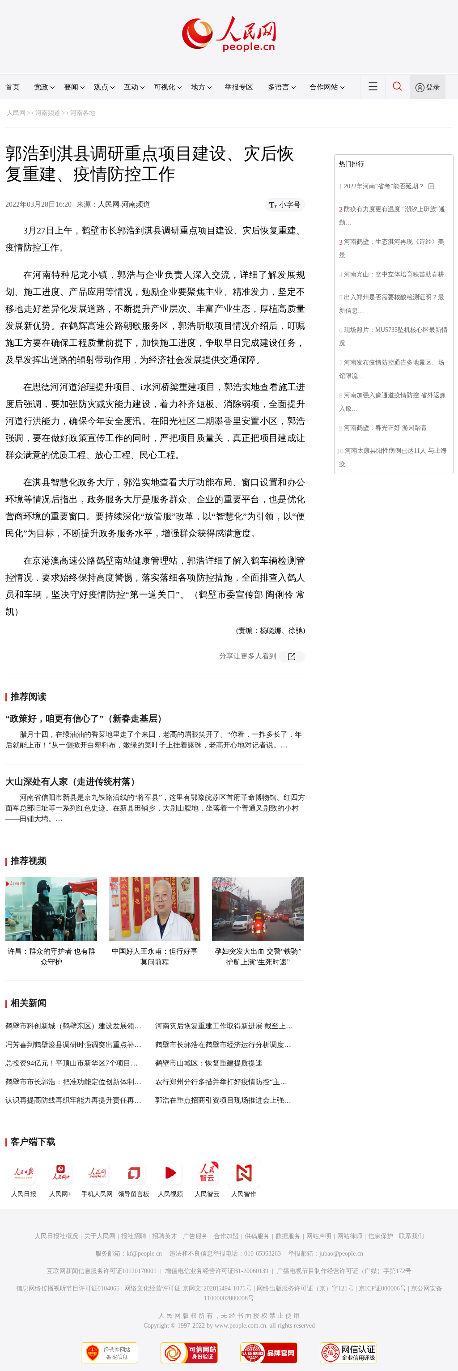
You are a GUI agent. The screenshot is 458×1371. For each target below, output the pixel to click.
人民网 (16, 113)
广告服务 (195, 1236)
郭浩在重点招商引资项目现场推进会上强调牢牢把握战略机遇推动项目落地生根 (280, 1100)
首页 (12, 87)
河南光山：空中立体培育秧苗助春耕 (394, 274)
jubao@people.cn (341, 1253)
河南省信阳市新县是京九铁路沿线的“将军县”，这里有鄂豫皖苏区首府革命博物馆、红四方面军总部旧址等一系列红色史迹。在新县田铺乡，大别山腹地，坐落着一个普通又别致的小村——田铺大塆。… (155, 808)
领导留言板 (133, 1194)
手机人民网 (97, 1194)
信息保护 (380, 1236)
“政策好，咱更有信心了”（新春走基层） (85, 718)
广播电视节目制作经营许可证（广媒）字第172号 (344, 1271)
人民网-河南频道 (124, 204)
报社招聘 (133, 1236)
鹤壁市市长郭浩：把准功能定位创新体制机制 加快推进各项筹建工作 (113, 1082)
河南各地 (82, 113)
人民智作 (243, 1194)
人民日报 (23, 1194)
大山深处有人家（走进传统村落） (72, 781)
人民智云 (207, 1194)
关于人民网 (99, 1236)
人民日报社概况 (56, 1236)
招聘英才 (164, 1236)
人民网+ (60, 1194)
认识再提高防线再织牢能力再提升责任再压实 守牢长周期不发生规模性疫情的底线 (135, 1100)
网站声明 (318, 1236)
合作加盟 (226, 1236)
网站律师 (349, 1236)
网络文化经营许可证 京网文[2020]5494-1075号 (188, 1288)
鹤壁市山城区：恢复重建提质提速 (209, 1063)
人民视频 (170, 1194)
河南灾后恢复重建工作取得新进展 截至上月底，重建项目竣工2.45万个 (266, 1026)
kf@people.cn (144, 1253)
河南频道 (47, 113)
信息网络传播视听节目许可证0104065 (67, 1288)
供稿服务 (257, 1236)
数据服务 (288, 1236)
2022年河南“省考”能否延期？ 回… (392, 186)
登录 (433, 87)
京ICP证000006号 (382, 1288)
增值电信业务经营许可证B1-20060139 (216, 1271)
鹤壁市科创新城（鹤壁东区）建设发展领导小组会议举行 (94, 1026)
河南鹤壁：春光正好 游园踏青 (385, 427)
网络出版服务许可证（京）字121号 (305, 1288)
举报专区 (239, 87)
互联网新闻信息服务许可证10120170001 (102, 1271)
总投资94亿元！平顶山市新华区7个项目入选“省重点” (89, 1063)
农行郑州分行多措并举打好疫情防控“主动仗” (226, 1082)
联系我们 (411, 1236)
